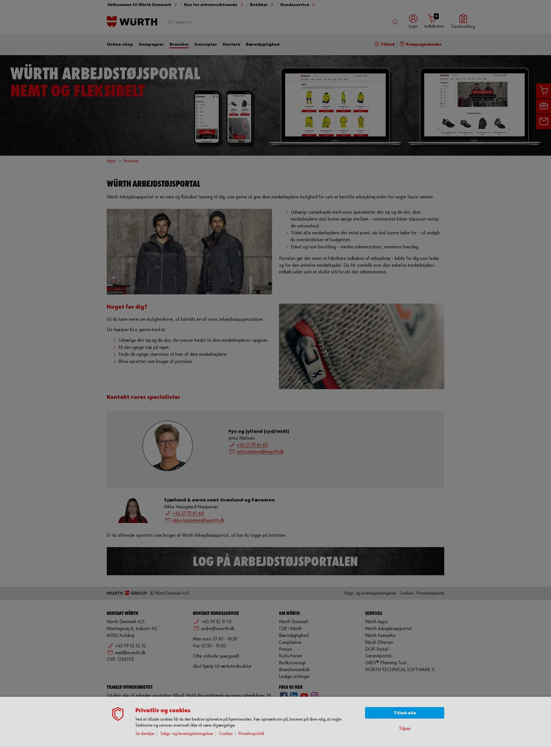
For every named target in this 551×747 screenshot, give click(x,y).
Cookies (226, 733)
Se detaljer (145, 733)
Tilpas (405, 728)
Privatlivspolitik (251, 733)
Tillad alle (405, 713)
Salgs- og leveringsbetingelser (186, 733)
